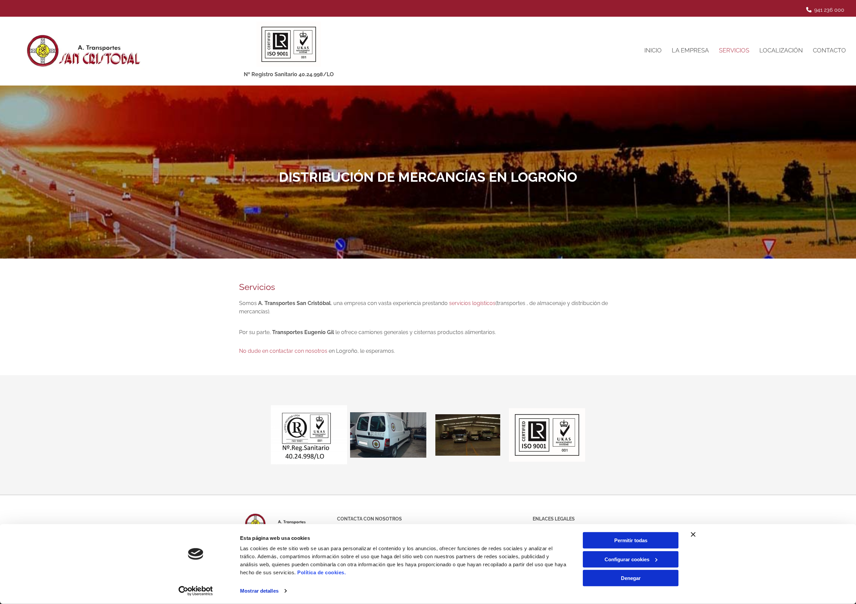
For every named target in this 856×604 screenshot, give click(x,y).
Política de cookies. (321, 572)
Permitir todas (630, 540)
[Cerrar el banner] (693, 534)
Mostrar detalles (259, 591)
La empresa (690, 50)
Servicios (734, 50)
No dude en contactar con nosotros (283, 351)
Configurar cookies (627, 559)
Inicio (653, 50)
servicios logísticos (472, 303)
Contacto (829, 50)
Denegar (631, 578)
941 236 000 (829, 10)
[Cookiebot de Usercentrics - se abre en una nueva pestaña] (196, 591)
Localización (781, 50)
